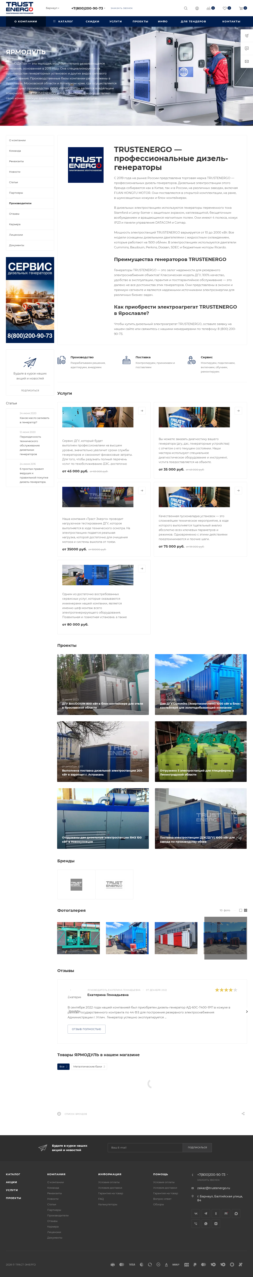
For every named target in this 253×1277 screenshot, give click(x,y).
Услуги (12, 1190)
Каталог (13, 1174)
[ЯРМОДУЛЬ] (86, 165)
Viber (196, 1223)
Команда (53, 1187)
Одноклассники (216, 1213)
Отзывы (52, 1221)
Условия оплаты (109, 1182)
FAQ (101, 1198)
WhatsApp (206, 1223)
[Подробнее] (142, 411)
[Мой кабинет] (197, 8)
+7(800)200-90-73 (87, 8)
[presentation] (247, 1012)
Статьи (11, 403)
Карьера (53, 1226)
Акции (11, 1182)
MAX (236, 1213)
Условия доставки (110, 1187)
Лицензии (54, 1232)
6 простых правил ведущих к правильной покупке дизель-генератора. (34, 475)
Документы (54, 1237)
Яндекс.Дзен (216, 1223)
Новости (53, 1198)
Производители (58, 1215)
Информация (109, 1174)
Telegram (206, 1213)
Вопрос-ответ (162, 1198)
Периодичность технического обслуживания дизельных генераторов (30, 445)
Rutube (226, 1213)
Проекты (13, 1198)
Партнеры (54, 1209)
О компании (55, 1182)
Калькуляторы (107, 1204)
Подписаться (197, 1147)
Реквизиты (54, 1193)
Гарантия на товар (110, 1193)
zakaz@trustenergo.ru (213, 1188)
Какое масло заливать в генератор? (34, 420)
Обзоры (158, 1204)
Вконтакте (196, 1213)
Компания (56, 1174)
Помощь (160, 1174)
